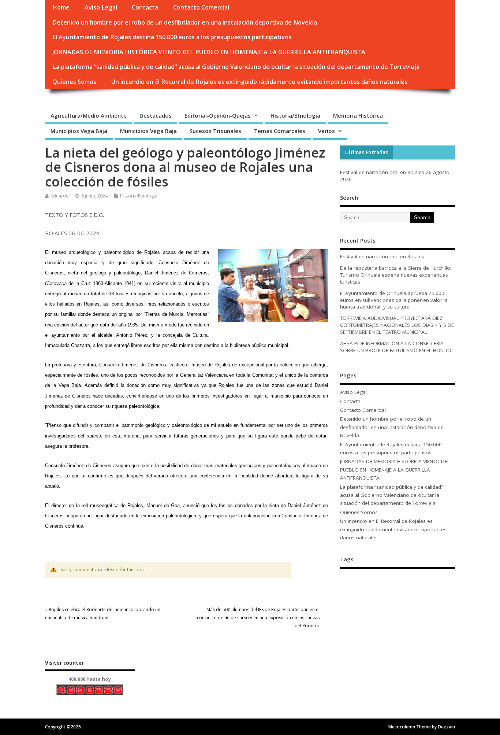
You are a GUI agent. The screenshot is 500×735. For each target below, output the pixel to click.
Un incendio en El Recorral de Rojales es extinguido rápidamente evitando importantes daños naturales (259, 82)
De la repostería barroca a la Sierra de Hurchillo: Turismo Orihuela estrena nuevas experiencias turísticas (395, 275)
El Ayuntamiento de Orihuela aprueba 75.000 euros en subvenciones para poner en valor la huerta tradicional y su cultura (394, 300)
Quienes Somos (74, 82)
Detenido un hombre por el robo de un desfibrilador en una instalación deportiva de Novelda (184, 22)
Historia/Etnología (295, 115)
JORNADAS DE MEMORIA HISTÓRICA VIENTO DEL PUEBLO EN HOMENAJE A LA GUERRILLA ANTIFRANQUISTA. (209, 52)
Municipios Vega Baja (79, 130)
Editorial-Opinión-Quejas (217, 115)
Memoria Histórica (358, 115)
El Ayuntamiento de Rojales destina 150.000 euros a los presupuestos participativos (171, 37)
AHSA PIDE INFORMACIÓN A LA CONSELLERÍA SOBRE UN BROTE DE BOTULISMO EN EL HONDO (395, 347)
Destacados (155, 115)
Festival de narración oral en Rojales (382, 172)
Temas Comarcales (279, 130)
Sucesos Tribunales (215, 130)
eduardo (60, 196)
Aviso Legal (101, 7)
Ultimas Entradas (366, 152)
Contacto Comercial (201, 7)
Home (61, 7)
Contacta (145, 7)
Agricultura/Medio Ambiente (89, 115)
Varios (326, 130)
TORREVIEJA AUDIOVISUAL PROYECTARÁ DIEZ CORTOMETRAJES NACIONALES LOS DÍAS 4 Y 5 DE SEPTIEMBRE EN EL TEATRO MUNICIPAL (397, 325)
